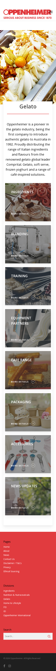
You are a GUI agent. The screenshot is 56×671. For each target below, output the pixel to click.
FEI (5, 607)
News (6, 554)
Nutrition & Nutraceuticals (16, 594)
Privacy (7, 567)
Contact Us (9, 559)
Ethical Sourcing (11, 571)
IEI (4, 611)
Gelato (6, 598)
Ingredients (9, 590)
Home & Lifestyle (12, 603)
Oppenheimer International (16, 615)
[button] (51, 11)
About (6, 550)
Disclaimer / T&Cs (12, 563)
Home (6, 546)
